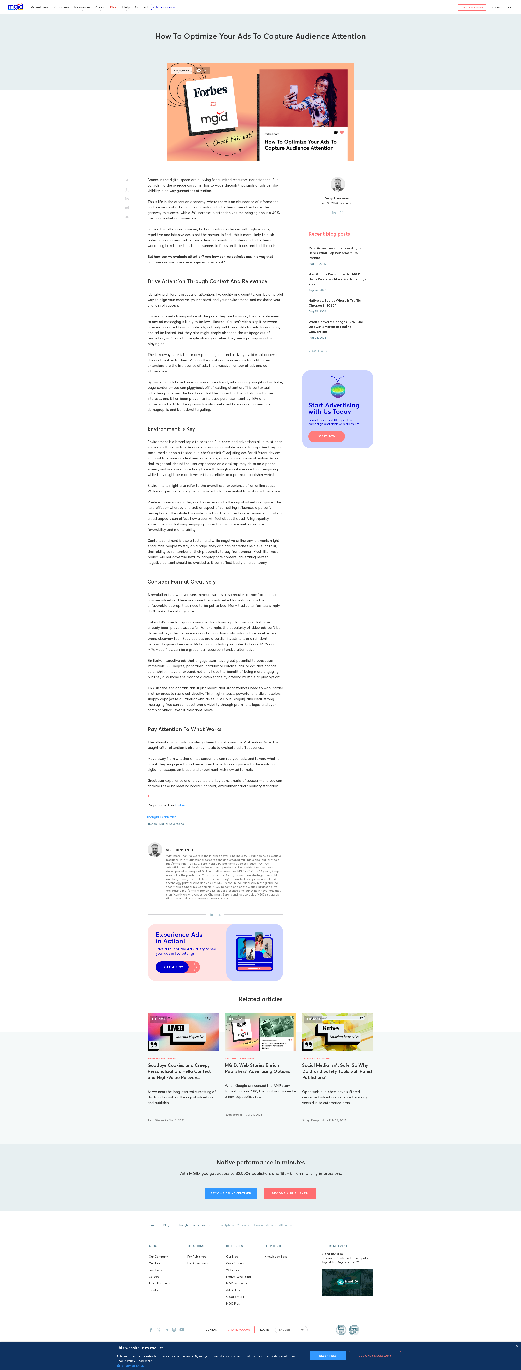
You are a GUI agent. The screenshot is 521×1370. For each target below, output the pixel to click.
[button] (167, 1245)
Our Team (155, 1263)
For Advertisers (197, 1263)
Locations (155, 1270)
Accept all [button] (328, 1356)
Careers (154, 1276)
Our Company (158, 1256)
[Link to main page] (15, 7)
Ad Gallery (233, 1290)
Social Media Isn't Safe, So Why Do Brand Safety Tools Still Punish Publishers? (337, 1071)
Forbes (180, 805)
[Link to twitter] (158, 1329)
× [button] (516, 1346)
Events (153, 1290)
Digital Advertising (171, 824)
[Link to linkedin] (166, 1329)
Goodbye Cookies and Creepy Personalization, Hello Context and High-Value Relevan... (179, 1071)
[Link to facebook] (151, 1329)
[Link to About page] (347, 1329)
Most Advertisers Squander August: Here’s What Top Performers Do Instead (336, 253)
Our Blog (232, 1256)
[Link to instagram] (174, 1329)
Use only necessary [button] (374, 1356)
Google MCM (235, 1297)
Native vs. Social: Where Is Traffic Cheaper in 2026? (335, 302)
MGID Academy (236, 1283)
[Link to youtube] (181, 1329)
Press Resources (160, 1283)
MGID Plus (233, 1303)
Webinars (232, 1270)
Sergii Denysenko (179, 850)
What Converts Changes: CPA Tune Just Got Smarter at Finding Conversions (336, 327)
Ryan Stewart (157, 1120)
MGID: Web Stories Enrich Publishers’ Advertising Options (257, 1068)
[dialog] (260, 1356)
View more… (320, 351)
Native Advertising (238, 1276)
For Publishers (196, 1256)
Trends (152, 824)
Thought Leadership (260, 49)
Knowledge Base (276, 1256)
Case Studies (235, 1263)
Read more (144, 1361)
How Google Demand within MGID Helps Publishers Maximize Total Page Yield (338, 279)
